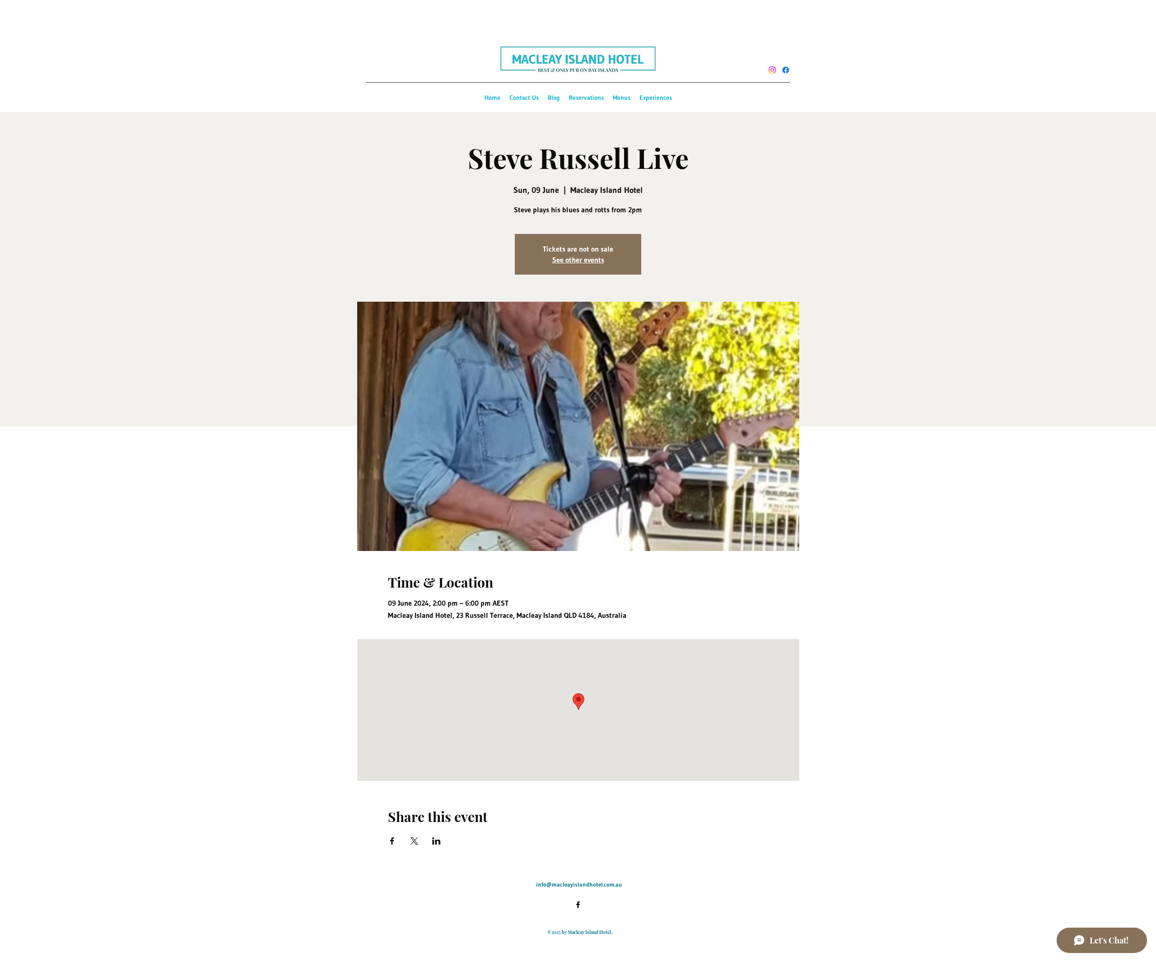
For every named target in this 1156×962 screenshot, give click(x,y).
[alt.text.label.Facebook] (785, 70)
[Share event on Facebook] (392, 841)
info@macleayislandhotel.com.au (579, 884)
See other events (578, 259)
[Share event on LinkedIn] (436, 841)
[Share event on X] (414, 841)
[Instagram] (772, 70)
